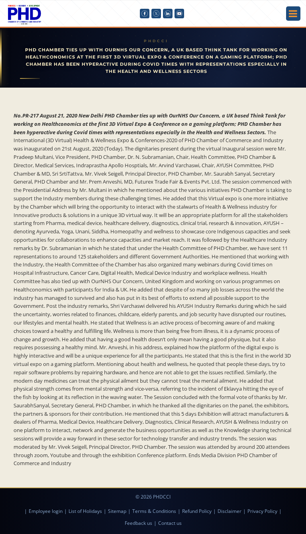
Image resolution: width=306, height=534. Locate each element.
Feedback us (138, 523)
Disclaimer (229, 511)
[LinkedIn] (168, 13)
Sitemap (117, 511)
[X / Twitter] (156, 13)
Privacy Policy (262, 511)
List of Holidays (85, 511)
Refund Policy (197, 511)
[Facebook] (144, 13)
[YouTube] (179, 13)
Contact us (170, 523)
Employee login (46, 511)
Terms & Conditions (154, 511)
